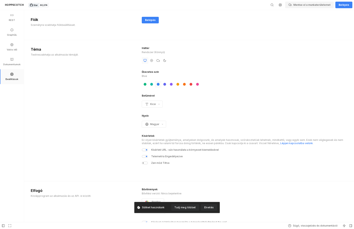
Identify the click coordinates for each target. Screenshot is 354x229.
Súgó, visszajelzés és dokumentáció (315, 225)
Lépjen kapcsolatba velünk (296, 143)
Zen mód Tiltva (160, 162)
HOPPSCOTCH (14, 4)
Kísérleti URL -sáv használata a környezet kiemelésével (185, 149)
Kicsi (153, 104)
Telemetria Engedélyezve (167, 156)
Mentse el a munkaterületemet (311, 4)
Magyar (154, 124)
